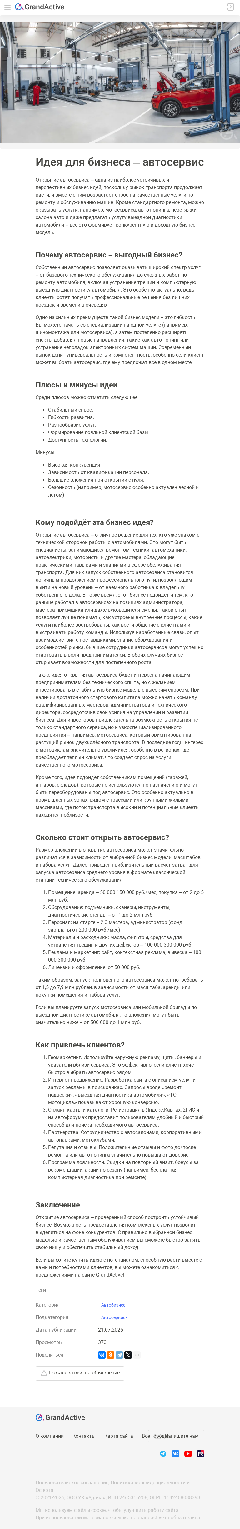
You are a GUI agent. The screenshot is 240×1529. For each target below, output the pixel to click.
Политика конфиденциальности (148, 1483)
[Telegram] (119, 1355)
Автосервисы (115, 1317)
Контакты (84, 1436)
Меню (7, 7)
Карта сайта (118, 1436)
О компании (50, 1436)
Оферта (44, 1490)
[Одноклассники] (110, 1355)
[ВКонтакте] (102, 1355)
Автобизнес (113, 1304)
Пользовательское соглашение (72, 1483)
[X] (128, 1355)
